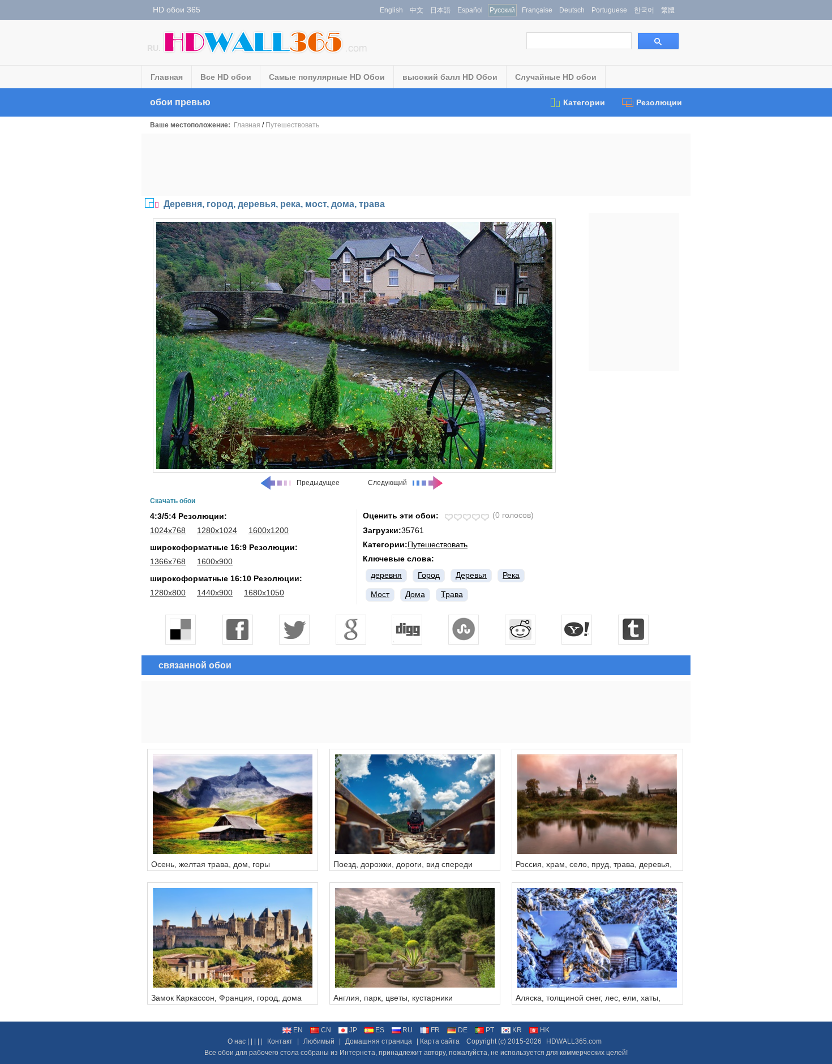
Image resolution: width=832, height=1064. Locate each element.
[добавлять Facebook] (238, 629)
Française (537, 10)
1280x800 (168, 592)
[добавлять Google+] (351, 629)
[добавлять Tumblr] (634, 629)
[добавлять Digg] (407, 629)
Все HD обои (225, 76)
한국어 (644, 10)
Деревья (471, 575)
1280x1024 (217, 530)
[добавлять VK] (464, 629)
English (391, 10)
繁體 (668, 10)
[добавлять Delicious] (181, 629)
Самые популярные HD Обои (327, 76)
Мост (380, 594)
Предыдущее (318, 483)
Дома (415, 594)
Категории (584, 102)
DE (463, 1030)
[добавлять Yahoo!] (577, 629)
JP (353, 1030)
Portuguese (609, 10)
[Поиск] (658, 41)
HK (545, 1030)
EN (298, 1030)
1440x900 (215, 592)
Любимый (318, 1041)
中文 (416, 10)
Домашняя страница (378, 1041)
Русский (502, 10)
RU (407, 1030)
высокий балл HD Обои (450, 76)
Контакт (280, 1041)
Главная (167, 76)
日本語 (440, 10)
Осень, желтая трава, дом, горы (210, 864)
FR (435, 1030)
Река (511, 575)
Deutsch (572, 10)
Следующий (387, 483)
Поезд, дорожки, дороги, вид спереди (403, 864)
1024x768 (168, 530)
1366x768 (168, 561)
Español (470, 10)
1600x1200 (268, 530)
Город (429, 575)
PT (490, 1030)
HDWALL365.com (574, 1041)
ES (379, 1030)
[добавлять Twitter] (294, 629)
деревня (386, 575)
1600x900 (215, 561)
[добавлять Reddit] (521, 629)
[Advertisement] (416, 164)
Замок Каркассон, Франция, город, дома (226, 997)
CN (326, 1030)
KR (517, 1030)
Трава (452, 594)
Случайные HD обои (556, 76)
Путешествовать (292, 125)
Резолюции (659, 102)
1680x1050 (264, 592)
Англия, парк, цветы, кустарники (393, 997)
